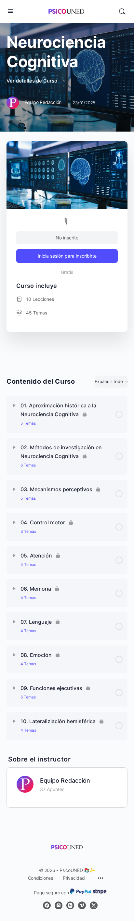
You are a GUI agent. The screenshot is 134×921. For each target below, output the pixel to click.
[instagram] (58, 905)
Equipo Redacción (65, 780)
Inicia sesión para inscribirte (67, 256)
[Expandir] (14, 405)
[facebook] (47, 905)
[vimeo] (82, 905)
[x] (94, 905)
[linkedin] (70, 905)
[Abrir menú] (10, 11)
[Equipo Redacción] (25, 783)
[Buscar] (122, 11)
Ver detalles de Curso (33, 81)
